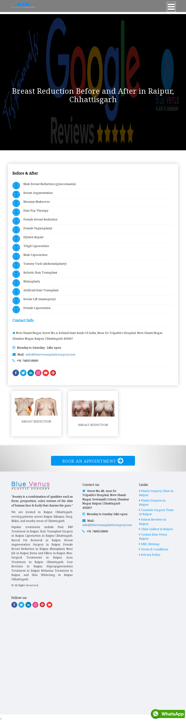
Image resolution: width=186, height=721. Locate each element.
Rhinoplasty (30, 281)
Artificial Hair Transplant (39, 290)
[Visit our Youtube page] (49, 605)
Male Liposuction (33, 255)
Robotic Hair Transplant (38, 272)
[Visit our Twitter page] (21, 605)
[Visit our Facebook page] (14, 605)
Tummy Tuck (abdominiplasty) (43, 264)
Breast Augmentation (36, 193)
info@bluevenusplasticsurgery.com (50, 354)
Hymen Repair (32, 237)
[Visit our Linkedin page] (28, 605)
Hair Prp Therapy (34, 210)
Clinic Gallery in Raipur (156, 529)
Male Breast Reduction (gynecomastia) (48, 184)
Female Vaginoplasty (36, 228)
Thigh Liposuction (34, 246)
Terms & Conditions (154, 549)
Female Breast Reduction (38, 219)
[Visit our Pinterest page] (42, 604)
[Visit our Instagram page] (35, 605)
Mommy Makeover (35, 202)
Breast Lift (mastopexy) (38, 299)
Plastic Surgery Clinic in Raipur (156, 493)
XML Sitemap (149, 544)
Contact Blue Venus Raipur (153, 536)
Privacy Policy (150, 555)
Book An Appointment (89, 461)
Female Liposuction (35, 308)
